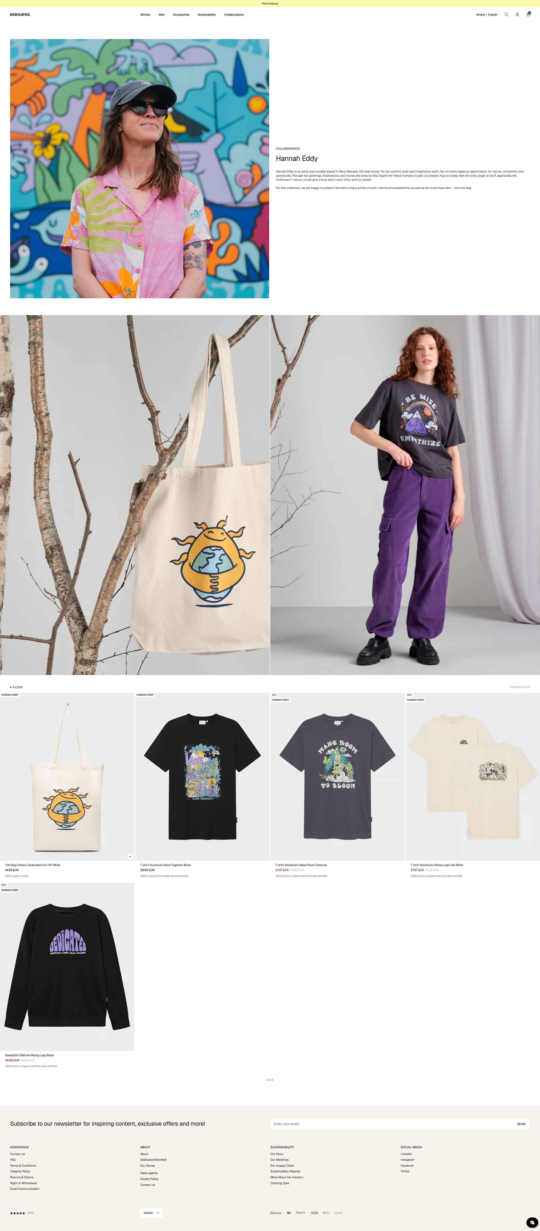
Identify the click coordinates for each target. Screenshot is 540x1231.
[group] (67, 777)
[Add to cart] (130, 856)
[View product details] (67, 869)
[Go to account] (517, 14)
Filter (17, 687)
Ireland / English (486, 14)
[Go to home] (74, 14)
